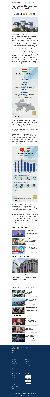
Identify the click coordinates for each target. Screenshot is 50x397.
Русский (14, 384)
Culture (13, 365)
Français (14, 379)
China (13, 352)
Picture (26, 357)
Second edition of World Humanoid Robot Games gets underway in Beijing (30, 337)
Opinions (14, 361)
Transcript (27, 365)
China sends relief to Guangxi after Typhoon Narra (31, 328)
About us (35, 395)
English (13, 375)
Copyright (22, 395)
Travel (26, 352)
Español (13, 377)
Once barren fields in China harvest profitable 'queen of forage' (31, 309)
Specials (27, 361)
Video (26, 359)
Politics (13, 357)
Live (26, 363)
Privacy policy (29, 395)
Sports (13, 368)
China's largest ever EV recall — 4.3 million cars (30, 292)
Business (14, 359)
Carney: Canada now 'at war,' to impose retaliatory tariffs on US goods (31, 320)
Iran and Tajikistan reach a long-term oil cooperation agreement (31, 249)
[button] (13, 235)
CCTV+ (13, 388)
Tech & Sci (14, 363)
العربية (13, 382)
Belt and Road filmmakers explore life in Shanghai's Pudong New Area (30, 240)
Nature (26, 355)
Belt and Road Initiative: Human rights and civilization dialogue (31, 232)
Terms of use (16, 395)
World (13, 355)
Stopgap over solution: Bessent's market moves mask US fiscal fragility (24, 277)
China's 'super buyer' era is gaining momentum (31, 301)
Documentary (15, 386)
